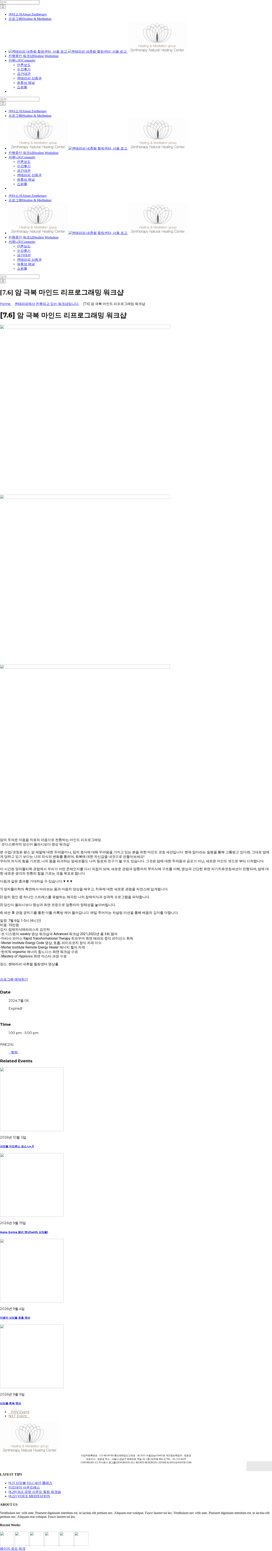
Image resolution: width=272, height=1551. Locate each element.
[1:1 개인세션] (7, 1544)
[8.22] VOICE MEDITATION (29, 1496)
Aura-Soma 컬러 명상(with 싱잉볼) (24, 1232)
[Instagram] (262, 1466)
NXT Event (17, 1416)
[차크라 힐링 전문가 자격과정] (81, 1544)
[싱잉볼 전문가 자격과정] (67, 1544)
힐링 (14, 1052)
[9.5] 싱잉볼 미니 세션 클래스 (30, 1483)
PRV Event (20, 1412)
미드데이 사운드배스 (24, 1487)
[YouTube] (256, 1466)
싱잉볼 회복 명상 (10, 1403)
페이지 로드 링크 (13, 1548)
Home (5, 304)
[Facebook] (249, 1466)
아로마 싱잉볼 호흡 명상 (15, 1317)
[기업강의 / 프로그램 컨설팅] (52, 1544)
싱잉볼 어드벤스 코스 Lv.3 (17, 1146)
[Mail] (269, 1466)
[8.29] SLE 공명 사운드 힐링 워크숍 (34, 1492)
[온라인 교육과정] (37, 1544)
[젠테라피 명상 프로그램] (22, 1544)
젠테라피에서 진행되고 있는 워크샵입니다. (47, 304)
